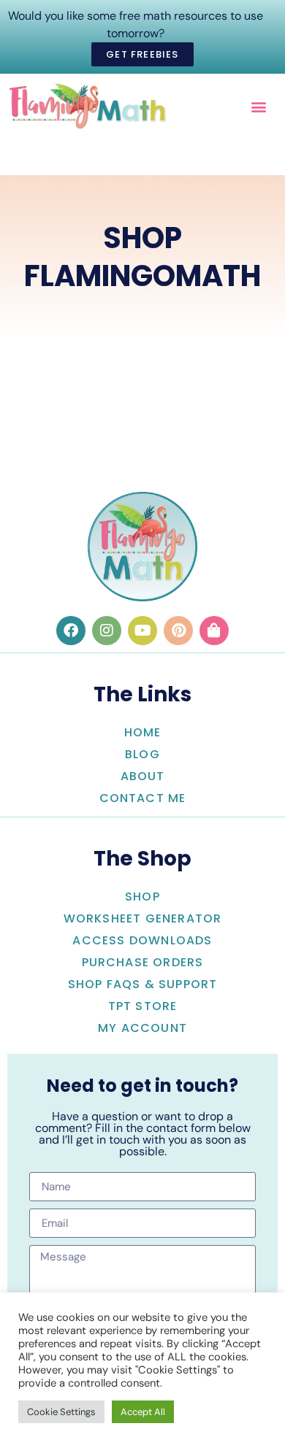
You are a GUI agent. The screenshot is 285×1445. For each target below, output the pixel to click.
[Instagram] (106, 630)
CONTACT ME (142, 798)
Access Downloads (142, 940)
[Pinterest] (178, 630)
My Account (142, 1028)
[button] (258, 106)
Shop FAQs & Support (143, 984)
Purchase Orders (143, 962)
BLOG (142, 754)
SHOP (142, 896)
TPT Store (143, 1006)
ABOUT (143, 776)
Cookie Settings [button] (61, 1412)
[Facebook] (71, 630)
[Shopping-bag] (214, 630)
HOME (143, 732)
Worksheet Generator (143, 918)
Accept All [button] (143, 1412)
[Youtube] (142, 630)
